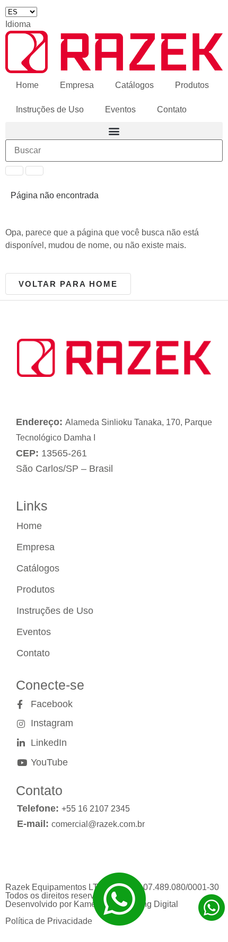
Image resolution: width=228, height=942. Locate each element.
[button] (114, 130)
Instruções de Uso (50, 109)
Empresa (77, 85)
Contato (172, 109)
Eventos (120, 109)
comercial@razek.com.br (98, 824)
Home (27, 85)
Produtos (192, 85)
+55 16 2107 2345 (96, 808)
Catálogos (134, 85)
